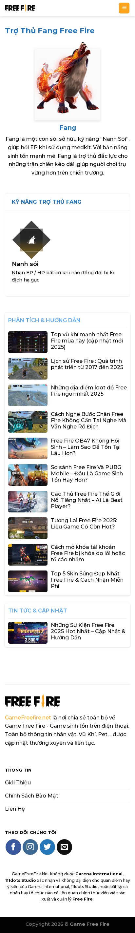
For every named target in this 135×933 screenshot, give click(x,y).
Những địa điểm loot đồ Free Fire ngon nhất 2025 (89, 390)
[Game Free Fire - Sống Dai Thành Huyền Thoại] (59, 8)
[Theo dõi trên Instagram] (30, 847)
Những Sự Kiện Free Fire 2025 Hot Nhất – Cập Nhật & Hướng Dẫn (88, 631)
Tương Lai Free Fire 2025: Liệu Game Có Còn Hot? (84, 523)
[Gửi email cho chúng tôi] (64, 847)
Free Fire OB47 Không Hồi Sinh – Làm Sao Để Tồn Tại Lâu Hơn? (86, 447)
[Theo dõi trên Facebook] (13, 847)
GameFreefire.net (28, 718)
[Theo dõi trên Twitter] (47, 847)
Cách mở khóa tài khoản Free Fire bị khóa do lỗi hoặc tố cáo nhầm (88, 553)
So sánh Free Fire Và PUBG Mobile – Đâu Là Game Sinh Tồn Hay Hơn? (87, 473)
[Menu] (124, 8)
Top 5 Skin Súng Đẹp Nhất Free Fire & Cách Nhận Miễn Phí (87, 579)
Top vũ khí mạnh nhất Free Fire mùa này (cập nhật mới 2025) (87, 340)
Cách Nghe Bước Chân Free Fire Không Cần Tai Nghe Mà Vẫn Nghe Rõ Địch (88, 420)
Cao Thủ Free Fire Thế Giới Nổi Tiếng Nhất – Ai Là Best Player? (87, 500)
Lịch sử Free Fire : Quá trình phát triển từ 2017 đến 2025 (87, 364)
